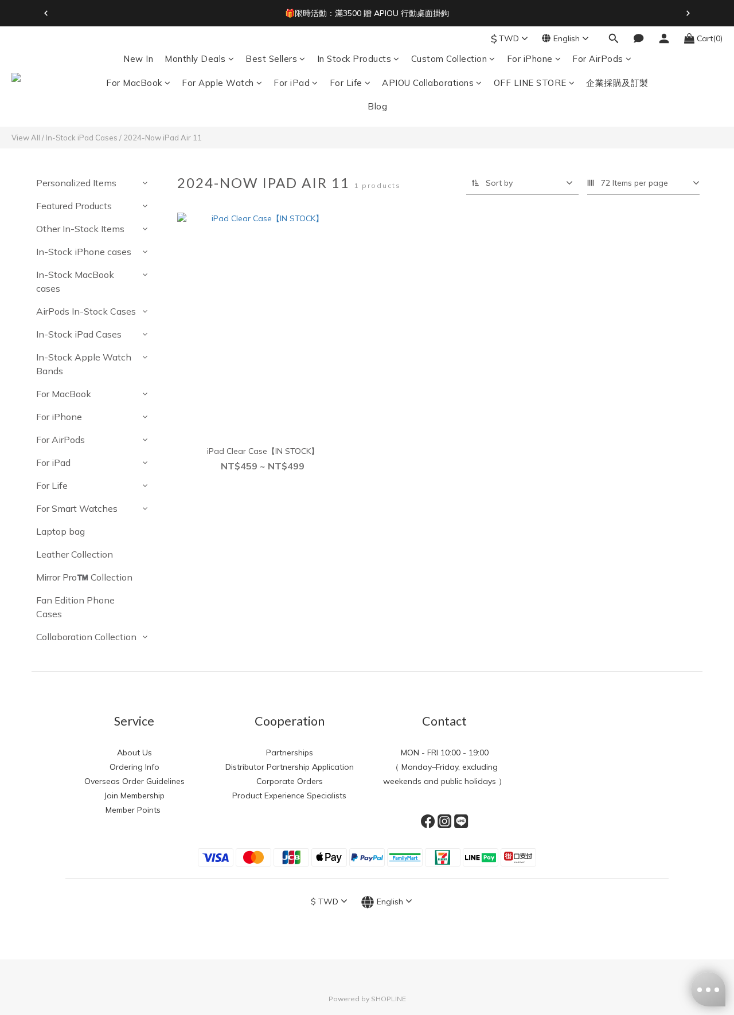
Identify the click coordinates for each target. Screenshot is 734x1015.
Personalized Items (76, 183)
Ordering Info (134, 767)
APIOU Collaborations (428, 82)
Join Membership (134, 795)
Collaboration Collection (86, 636)
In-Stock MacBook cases (75, 281)
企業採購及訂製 (617, 82)
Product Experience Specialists (289, 795)
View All (25, 137)
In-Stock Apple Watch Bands (83, 364)
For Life (346, 82)
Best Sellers (271, 58)
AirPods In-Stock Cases (86, 311)
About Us (134, 752)
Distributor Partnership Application (289, 767)
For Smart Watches (77, 508)
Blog (377, 106)
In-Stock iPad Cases (82, 137)
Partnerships (289, 752)
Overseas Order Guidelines (134, 781)
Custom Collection (449, 58)
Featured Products (74, 205)
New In (138, 58)
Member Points (134, 810)
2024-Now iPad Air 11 (162, 137)
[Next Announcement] (688, 13)
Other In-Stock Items (80, 228)
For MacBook (134, 82)
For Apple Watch (218, 82)
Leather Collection (74, 554)
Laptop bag (60, 531)
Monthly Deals (195, 58)
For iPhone (530, 58)
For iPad (292, 82)
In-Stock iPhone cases (83, 251)
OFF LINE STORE (530, 82)
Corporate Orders (289, 781)
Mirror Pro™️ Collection (84, 577)
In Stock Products (354, 58)
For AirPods (597, 58)
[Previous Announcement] (46, 13)
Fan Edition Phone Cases (75, 607)
